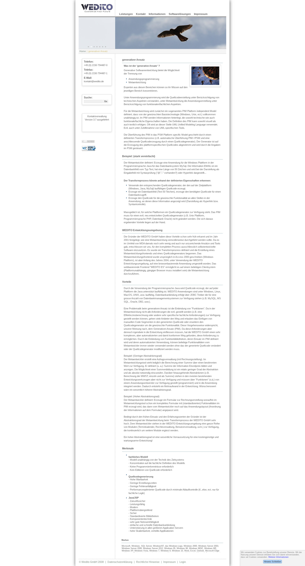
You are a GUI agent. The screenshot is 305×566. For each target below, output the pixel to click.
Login (183, 562)
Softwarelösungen (180, 14)
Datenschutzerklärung (120, 562)
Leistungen (126, 14)
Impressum (200, 14)
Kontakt (141, 14)
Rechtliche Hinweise (147, 562)
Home (82, 51)
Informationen (157, 14)
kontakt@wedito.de (94, 81)
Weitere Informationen (278, 557)
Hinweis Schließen (272, 561)
